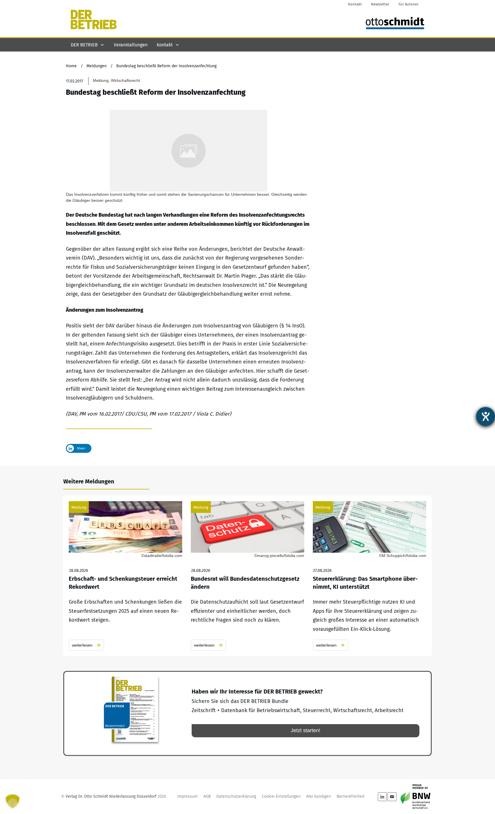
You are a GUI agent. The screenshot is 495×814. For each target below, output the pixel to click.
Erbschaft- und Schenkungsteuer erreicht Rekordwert (125, 576)
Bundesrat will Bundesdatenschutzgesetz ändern (247, 576)
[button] (12, 801)
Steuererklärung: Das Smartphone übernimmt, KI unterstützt (369, 576)
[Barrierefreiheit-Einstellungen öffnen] (485, 416)
